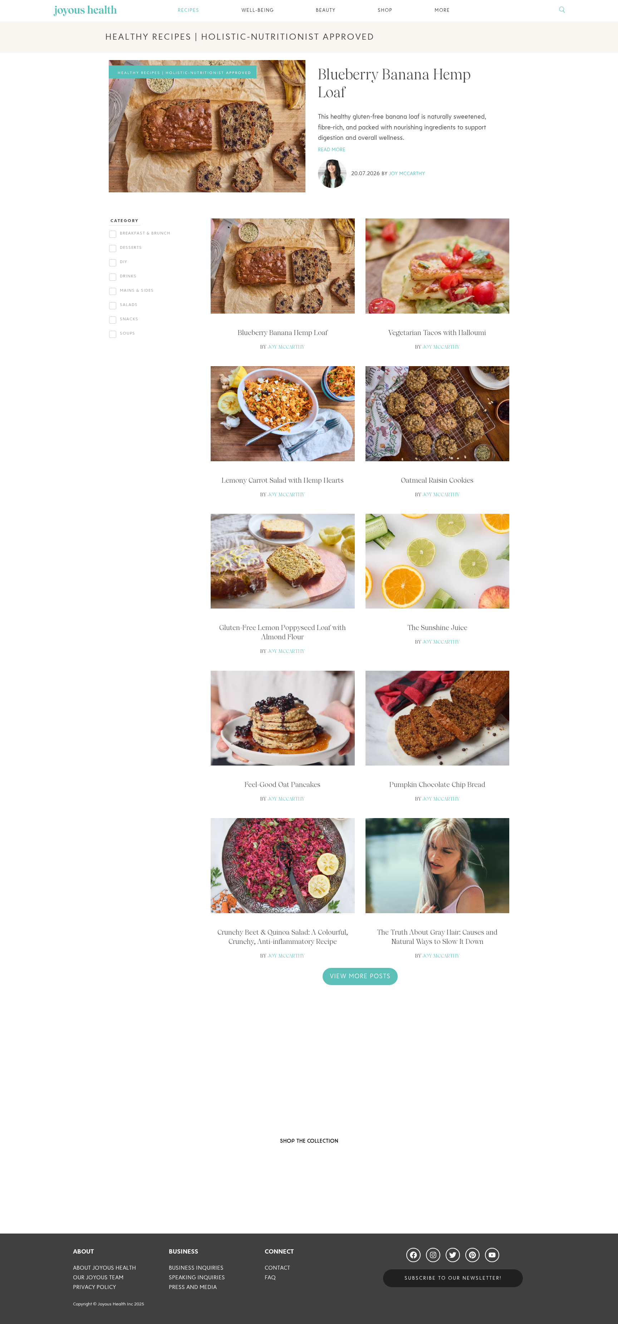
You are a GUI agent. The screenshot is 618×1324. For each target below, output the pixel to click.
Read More (331, 149)
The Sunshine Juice (437, 627)
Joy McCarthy (407, 173)
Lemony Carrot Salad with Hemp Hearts (283, 480)
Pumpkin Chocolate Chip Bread (437, 784)
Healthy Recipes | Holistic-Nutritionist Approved (184, 73)
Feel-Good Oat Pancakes (282, 784)
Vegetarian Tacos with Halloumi (437, 332)
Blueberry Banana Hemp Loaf (283, 332)
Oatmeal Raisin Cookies (437, 480)
